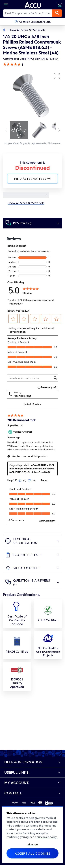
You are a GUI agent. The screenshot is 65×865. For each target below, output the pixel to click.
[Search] (57, 13)
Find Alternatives (30, 178)
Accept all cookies (32, 853)
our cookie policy (47, 837)
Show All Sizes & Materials (27, 30)
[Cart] (59, 4)
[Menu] (6, 5)
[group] (32, 95)
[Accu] (33, 4)
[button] (56, 76)
